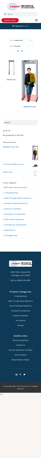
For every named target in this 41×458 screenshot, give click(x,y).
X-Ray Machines (11, 193)
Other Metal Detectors (14, 219)
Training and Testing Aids (15, 225)
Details (11, 68)
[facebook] (20, 374)
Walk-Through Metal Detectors (17, 198)
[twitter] (24, 374)
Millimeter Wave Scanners (15, 187)
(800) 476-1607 (24, 280)
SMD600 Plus (11, 80)
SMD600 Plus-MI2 (29, 107)
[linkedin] (17, 374)
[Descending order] (31, 40)
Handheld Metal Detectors (16, 203)
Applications (9, 230)
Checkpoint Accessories (14, 214)
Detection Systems (12, 209)
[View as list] (22, 51)
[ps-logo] (20, 4)
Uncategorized (10, 235)
